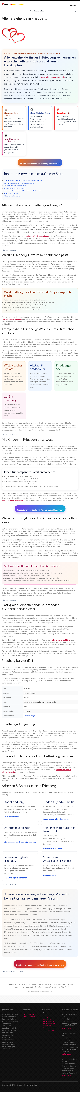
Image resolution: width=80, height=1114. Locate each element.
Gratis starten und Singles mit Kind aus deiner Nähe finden (40, 510)
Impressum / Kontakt (29, 1014)
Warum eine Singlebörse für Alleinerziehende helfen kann (22, 191)
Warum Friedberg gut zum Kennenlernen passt (19, 183)
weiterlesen (66, 1028)
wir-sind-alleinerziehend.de (53, 77)
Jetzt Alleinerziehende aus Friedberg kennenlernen (40, 163)
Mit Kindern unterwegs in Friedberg (15, 188)
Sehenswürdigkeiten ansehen (15, 878)
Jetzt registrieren (48, 1017)
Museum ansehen (50, 875)
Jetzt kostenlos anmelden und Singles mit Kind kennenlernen (40, 965)
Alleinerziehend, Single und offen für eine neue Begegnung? (23, 180)
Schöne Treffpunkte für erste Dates (15, 186)
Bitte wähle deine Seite (37, 11)
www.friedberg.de (30, 716)
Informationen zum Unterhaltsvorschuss (20, 842)
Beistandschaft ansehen (52, 848)
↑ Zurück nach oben (9, 250)
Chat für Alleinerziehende (12, 319)
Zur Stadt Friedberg (11, 816)
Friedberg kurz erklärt (11, 193)
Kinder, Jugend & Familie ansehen (56, 819)
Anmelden (73, 5)
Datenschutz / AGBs (29, 1016)
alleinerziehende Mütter (61, 640)
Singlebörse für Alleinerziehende (36, 236)
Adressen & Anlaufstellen (12, 196)
